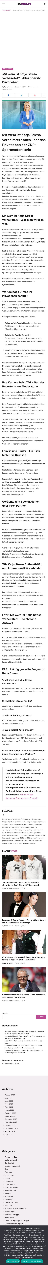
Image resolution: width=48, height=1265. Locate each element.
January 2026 (10, 1116)
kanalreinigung (10, 1190)
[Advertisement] (24, 39)
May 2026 (9, 1104)
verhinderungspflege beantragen (17, 1221)
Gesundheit (9, 1181)
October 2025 (10, 1125)
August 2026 (10, 1095)
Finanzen (8, 1172)
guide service (10, 1184)
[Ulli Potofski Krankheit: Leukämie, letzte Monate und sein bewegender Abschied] (24, 979)
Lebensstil (8, 1199)
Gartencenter (10, 1175)
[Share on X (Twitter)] (21, 95)
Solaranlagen (10, 1212)
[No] (45, 1245)
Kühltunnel (9, 1196)
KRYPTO (8, 1193)
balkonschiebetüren (12, 1160)
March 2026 (9, 1110)
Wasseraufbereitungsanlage (15, 1224)
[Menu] (3, 4)
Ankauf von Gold (11, 1157)
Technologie (9, 1218)
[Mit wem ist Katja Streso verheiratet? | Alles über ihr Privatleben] (24, 114)
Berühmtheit (7, 69)
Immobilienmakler (11, 1187)
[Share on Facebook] (8, 95)
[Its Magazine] (24, 4)
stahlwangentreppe (12, 1215)
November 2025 (11, 1122)
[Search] (44, 4)
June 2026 (9, 1101)
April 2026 (9, 1107)
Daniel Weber (8, 87)
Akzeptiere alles (13, 1261)
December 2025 (11, 1119)
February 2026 (10, 1113)
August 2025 (10, 1131)
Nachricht (8, 1205)
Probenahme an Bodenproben (16, 1208)
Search (4, 1013)
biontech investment (12, 1166)
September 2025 (11, 1128)
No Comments (34, 87)
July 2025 (8, 1134)
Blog (6, 1169)
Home (15, 10)
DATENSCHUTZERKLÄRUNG (32, 1261)
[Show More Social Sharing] (44, 95)
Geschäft (8, 1178)
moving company (11, 1202)
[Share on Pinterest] (34, 95)
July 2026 (9, 1098)
